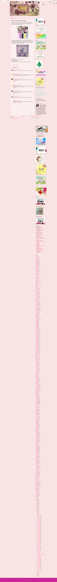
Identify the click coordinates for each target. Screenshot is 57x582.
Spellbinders (37, 447)
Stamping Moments (38, 453)
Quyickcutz (37, 429)
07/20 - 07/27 (38, 538)
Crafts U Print (37, 296)
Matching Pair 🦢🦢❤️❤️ (39, 233)
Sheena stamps (37, 439)
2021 (37, 506)
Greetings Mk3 (38, 244)
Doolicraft (37, 326)
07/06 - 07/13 (38, 540)
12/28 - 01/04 (38, 514)
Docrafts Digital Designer (37, 323)
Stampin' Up (37, 452)
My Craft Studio (37, 399)
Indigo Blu (37, 364)
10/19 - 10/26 (38, 524)
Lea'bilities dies (37, 385)
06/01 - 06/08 (38, 545)
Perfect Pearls (37, 414)
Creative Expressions (37, 301)
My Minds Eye (37, 400)
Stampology (37, 455)
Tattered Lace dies (38, 463)
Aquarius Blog (17, 3)
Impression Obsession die (37, 362)
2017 (37, 510)
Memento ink (37, 394)
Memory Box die (38, 395)
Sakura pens (37, 433)
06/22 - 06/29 (38, 542)
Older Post (32, 116)
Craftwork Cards (37, 297)
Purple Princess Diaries (39, 237)
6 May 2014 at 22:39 (20, 78)
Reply (14, 71)
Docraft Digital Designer (37, 322)
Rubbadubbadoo (37, 432)
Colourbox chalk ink (38, 282)
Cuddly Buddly (37, 303)
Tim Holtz (37, 467)
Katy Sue (37, 378)
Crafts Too (37, 295)
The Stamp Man (37, 466)
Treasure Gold (37, 473)
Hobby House (37, 357)
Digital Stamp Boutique (37, 315)
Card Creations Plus (38, 274)
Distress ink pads (38, 316)
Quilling (37, 428)
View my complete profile (39, 115)
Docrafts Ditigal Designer (37, 325)
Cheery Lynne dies (38, 278)
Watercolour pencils (38, 480)
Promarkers (37, 425)
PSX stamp (37, 426)
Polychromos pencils (37, 422)
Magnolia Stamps (38, 389)
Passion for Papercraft (39, 232)
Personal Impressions (37, 416)
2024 (37, 503)
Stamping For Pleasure (39, 246)
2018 (37, 509)
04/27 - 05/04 (38, 557)
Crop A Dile (37, 302)
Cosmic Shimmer (38, 288)
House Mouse (37, 358)
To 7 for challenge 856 (39, 230)
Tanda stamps (37, 462)
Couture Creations (38, 289)
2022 (37, 505)
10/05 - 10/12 (38, 526)
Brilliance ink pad (38, 271)
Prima (36, 423)
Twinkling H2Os (37, 474)
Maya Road (37, 393)
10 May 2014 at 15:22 (17, 96)
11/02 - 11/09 (38, 522)
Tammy (14, 90)
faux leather (37, 331)
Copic (36, 285)
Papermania (37, 410)
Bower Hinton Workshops (37, 270)
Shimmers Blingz (38, 440)
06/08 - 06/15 (38, 544)
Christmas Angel (38, 235)
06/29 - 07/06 (38, 541)
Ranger (36, 430)
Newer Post (12, 116)
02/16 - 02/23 (38, 568)
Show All (45, 253)
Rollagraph (37, 431)
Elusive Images (37, 330)
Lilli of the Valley (38, 386)
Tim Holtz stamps (38, 469)
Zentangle (37, 497)
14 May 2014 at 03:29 (18, 100)
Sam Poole (37, 434)
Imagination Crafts (38, 359)
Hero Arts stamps (38, 354)
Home (12, 16)
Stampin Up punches (37, 451)
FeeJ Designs (37, 332)
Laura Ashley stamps (37, 383)
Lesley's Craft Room (39, 227)
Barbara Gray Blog (39, 240)
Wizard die (37, 487)
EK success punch (38, 328)
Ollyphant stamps (38, 407)
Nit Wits (37, 405)
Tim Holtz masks (38, 468)
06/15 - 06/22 (38, 543)
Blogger (32, 580)
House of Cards (16, 22)
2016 (37, 511)
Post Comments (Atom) (16, 118)
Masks (36, 392)
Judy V (14, 96)
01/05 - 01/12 (38, 570)
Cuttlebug (37, 304)
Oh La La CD (37, 406)
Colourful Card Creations (40, 251)
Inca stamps (37, 363)
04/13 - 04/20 (38, 559)
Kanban (37, 377)
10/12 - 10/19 (38, 525)
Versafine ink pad (38, 475)
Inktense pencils (38, 365)
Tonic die (37, 471)
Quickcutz (37, 427)
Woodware (37, 488)
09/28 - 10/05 (38, 527)
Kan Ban (37, 376)
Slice (36, 443)
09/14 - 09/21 (38, 529)
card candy (37, 273)
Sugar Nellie (37, 460)
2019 (37, 508)
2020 (37, 507)
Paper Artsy (37, 409)
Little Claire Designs (38, 387)
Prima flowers (37, 424)
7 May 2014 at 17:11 (17, 90)
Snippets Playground (39, 556)
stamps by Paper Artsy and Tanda (38, 456)
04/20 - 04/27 (38, 558)
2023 (37, 504)
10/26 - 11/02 (38, 523)
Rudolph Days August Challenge (40, 249)
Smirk (36, 444)
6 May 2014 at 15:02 (18, 69)
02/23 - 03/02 (38, 567)
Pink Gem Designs (38, 417)
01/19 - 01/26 (38, 569)
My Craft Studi (37, 398)
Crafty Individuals (38, 298)
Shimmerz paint (37, 441)
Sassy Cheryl (37, 435)
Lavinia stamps (37, 384)
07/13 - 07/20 (38, 539)
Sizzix (36, 442)
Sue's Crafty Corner (15, 78)
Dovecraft (37, 327)
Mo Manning (37, 397)
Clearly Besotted (38, 281)
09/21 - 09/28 (38, 528)
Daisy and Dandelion (38, 305)
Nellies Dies (37, 401)
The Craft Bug (37, 465)
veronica (14, 69)
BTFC (36, 272)
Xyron (36, 496)
